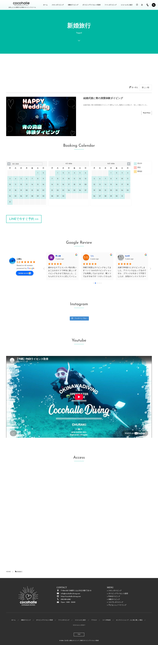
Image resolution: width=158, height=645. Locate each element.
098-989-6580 (66, 599)
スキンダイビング (114, 591)
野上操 (58, 256)
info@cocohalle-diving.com (70, 594)
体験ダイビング (114, 599)
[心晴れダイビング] (21, 4)
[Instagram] (137, 5)
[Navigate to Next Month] (128, 163)
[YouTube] (142, 5)
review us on (23, 273)
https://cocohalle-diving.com (71, 596)
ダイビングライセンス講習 (118, 594)
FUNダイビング (114, 596)
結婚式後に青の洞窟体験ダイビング (103, 98)
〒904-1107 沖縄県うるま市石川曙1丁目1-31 (76, 591)
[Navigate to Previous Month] (8, 163)
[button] (23, 219)
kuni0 (127, 256)
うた (92, 256)
